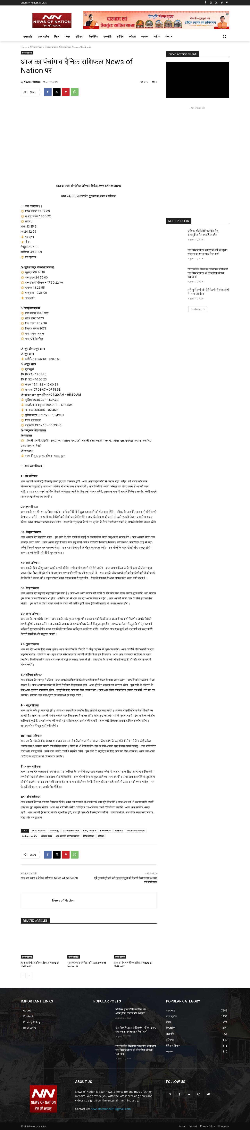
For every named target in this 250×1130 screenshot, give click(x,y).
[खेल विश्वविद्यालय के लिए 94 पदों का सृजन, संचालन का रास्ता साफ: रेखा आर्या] (175, 255)
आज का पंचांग (46, 836)
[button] (224, 36)
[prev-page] (23, 975)
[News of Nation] (36, 900)
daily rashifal (89, 830)
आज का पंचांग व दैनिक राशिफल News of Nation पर (49, 878)
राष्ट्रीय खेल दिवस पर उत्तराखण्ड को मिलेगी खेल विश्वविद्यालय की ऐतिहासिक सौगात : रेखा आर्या (208, 273)
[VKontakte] (208, 1094)
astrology (54, 830)
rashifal (119, 830)
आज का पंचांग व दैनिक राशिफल (67, 836)
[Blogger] (170, 1094)
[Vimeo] (221, 3)
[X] (216, 3)
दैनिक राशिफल (36, 47)
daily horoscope (71, 830)
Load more (196, 309)
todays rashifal (29, 836)
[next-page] (29, 975)
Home (24, 47)
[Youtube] (227, 3)
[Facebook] (205, 3)
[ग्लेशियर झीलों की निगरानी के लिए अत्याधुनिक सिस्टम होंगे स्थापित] (175, 235)
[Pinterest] (66, 92)
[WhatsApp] (75, 92)
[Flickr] (189, 1094)
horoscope (105, 830)
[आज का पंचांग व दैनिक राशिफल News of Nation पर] (42, 944)
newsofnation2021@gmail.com (111, 1109)
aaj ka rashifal (38, 830)
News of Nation (32, 81)
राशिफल (101, 836)
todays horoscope (136, 830)
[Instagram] (211, 3)
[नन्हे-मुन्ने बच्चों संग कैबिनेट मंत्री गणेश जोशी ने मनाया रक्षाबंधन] (175, 294)
